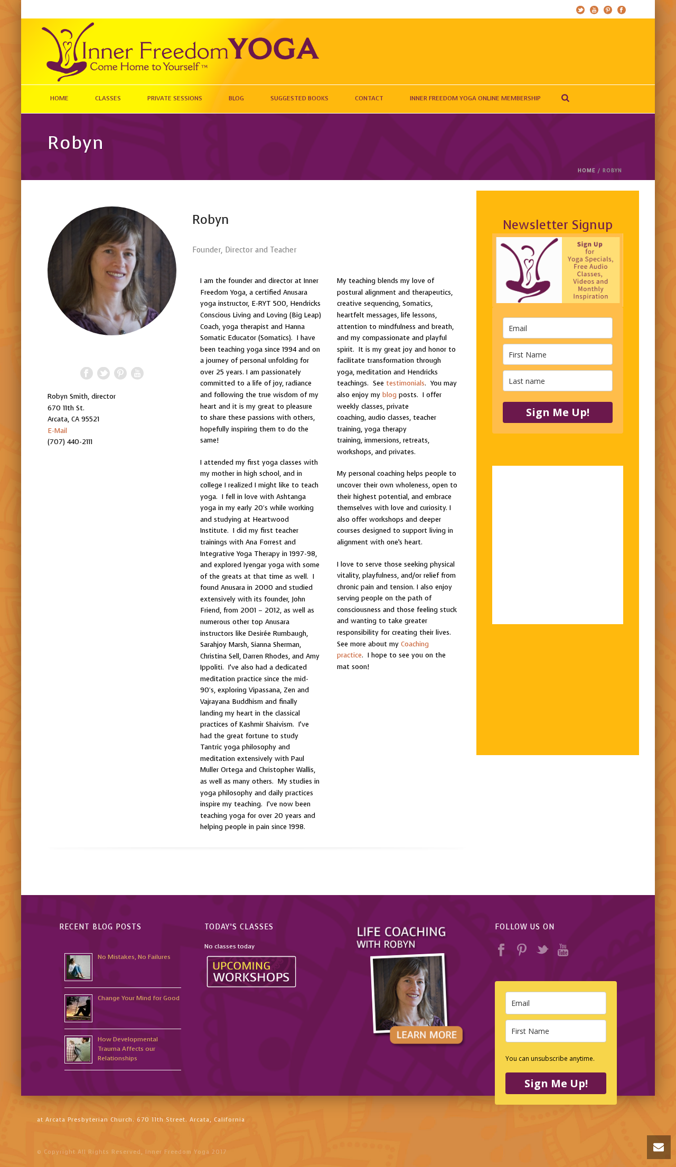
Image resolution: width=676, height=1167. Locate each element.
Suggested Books (299, 98)
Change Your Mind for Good (139, 998)
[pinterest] (521, 950)
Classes (108, 98)
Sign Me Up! (557, 412)
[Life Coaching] (411, 985)
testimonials (405, 383)
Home (59, 98)
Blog (236, 98)
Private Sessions (174, 98)
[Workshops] (251, 970)
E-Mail (57, 430)
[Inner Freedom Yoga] (179, 51)
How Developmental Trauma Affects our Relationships (128, 1048)
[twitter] (542, 950)
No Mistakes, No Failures (134, 957)
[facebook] (501, 950)
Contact (369, 98)
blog (389, 394)
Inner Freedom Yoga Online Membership (475, 98)
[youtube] (563, 950)
